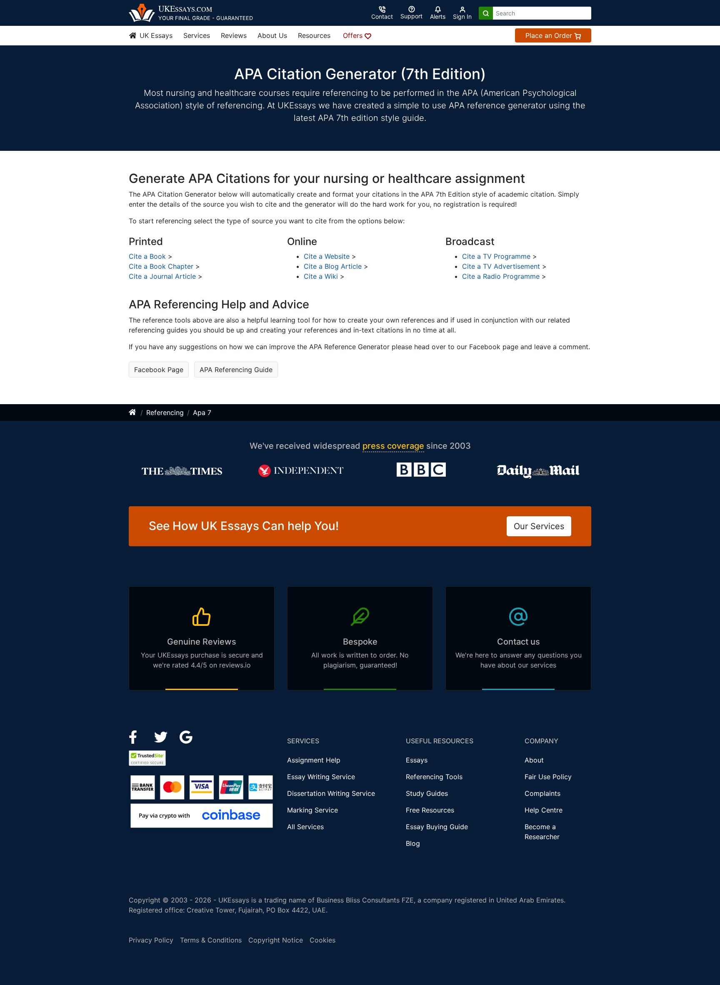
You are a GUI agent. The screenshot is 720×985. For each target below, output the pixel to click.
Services (196, 35)
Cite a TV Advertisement (501, 266)
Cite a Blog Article (333, 266)
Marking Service (312, 810)
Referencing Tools (434, 776)
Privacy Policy (151, 940)
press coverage (393, 446)
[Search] (486, 13)
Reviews (234, 35)
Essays (417, 760)
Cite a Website (327, 256)
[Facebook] (136, 736)
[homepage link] (133, 412)
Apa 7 (202, 412)
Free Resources (430, 810)
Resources (314, 35)
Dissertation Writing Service (331, 793)
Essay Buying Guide (437, 826)
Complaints (542, 793)
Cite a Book (147, 256)
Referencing (165, 412)
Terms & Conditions (211, 940)
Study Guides (427, 793)
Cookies (322, 940)
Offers (354, 35)
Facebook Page (158, 369)
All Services (305, 826)
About (534, 760)
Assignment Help (313, 760)
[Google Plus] (186, 736)
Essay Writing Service (321, 776)
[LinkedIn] (162, 736)
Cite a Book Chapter (161, 266)
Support (411, 16)
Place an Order (549, 35)
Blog (413, 843)
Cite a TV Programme (496, 256)
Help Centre (543, 810)
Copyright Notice (275, 940)
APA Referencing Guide (236, 369)
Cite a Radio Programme (501, 276)
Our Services (539, 526)
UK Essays (155, 35)
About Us (272, 35)
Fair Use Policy (548, 776)
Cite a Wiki (321, 276)
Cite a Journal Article (162, 276)
